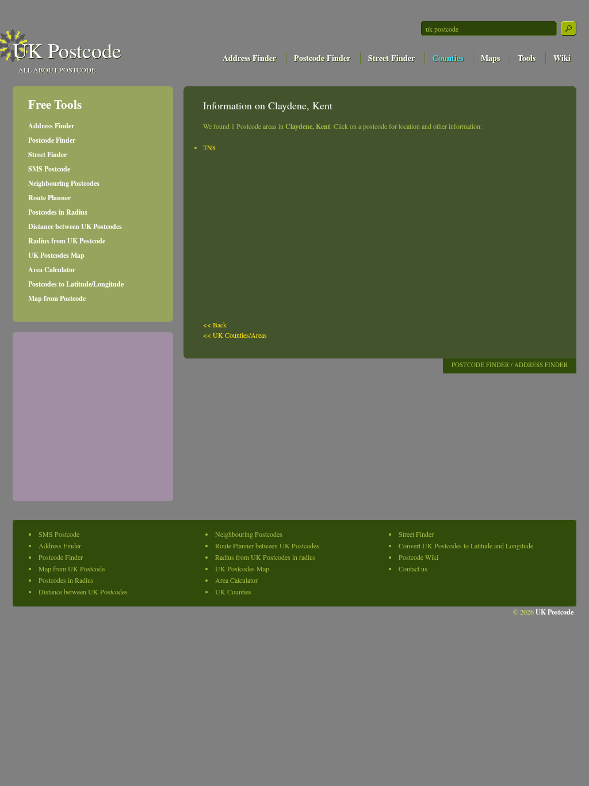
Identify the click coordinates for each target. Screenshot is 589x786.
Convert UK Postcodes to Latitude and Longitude (466, 545)
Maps (490, 58)
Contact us (413, 568)
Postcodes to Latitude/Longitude (76, 284)
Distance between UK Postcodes (75, 226)
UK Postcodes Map (56, 255)
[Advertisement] (446, 79)
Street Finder (391, 58)
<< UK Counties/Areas (235, 334)
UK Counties (233, 591)
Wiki (562, 58)
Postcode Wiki (418, 557)
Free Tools (55, 104)
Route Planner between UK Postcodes (267, 545)
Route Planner (49, 198)
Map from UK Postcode (72, 568)
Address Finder (249, 58)
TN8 (209, 147)
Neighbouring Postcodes (64, 183)
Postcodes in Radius (57, 212)
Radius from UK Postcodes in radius (265, 557)
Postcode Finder (322, 58)
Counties (448, 58)
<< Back (215, 324)
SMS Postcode (49, 169)
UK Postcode (67, 50)
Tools (527, 58)
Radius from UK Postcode (66, 241)
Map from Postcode (57, 298)
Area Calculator (51, 269)
